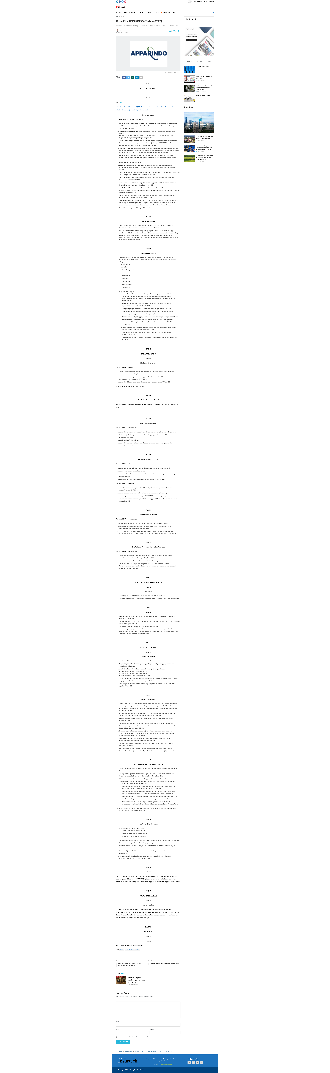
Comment (119, 1000)
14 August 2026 (200, 151)
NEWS (125, 12)
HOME (120, 12)
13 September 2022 (133, 984)
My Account (169, 1051)
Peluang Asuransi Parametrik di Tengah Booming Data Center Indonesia (204, 157)
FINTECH (149, 12)
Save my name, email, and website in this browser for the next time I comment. (141, 1037)
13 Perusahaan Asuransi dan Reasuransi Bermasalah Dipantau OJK (204, 87)
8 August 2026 (200, 161)
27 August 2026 (190, 130)
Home (117, 16)
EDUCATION (166, 12)
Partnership (128, 1051)
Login (206, 1)
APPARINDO (128, 949)
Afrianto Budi (124, 30)
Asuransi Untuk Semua (203, 95)
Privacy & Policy (139, 1051)
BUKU (173, 12)
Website (152, 1029)
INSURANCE (132, 12)
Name (118, 1021)
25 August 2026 (200, 140)
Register (212, 1)
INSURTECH (141, 12)
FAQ (161, 1051)
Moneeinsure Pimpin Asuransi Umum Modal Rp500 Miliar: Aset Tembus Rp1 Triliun (205, 147)
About (120, 1051)
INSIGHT (156, 12)
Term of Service (151, 1051)
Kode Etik (136, 949)
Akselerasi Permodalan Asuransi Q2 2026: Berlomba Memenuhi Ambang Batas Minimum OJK (145, 107)
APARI (121, 949)
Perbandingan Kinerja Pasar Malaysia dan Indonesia (132, 110)
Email (118, 1029)
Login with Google (198, 1)
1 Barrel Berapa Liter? (202, 66)
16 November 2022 (136, 30)
